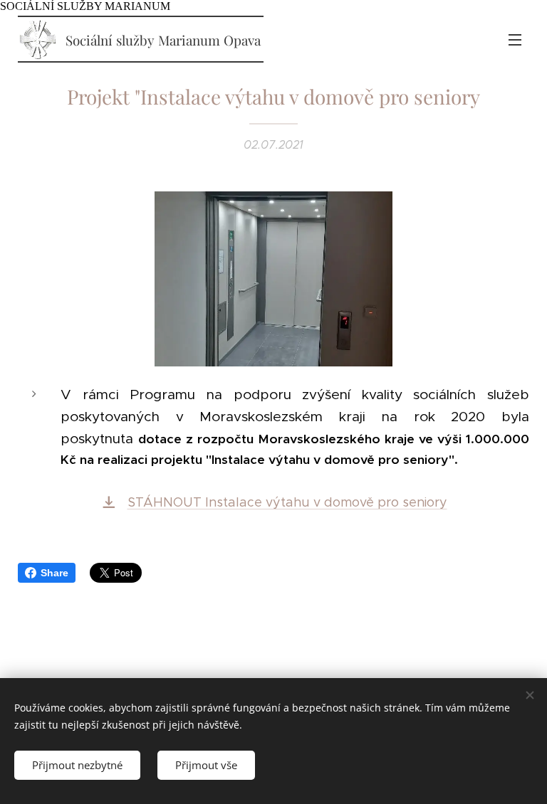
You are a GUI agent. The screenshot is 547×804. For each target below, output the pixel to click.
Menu (515, 39)
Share (54, 572)
